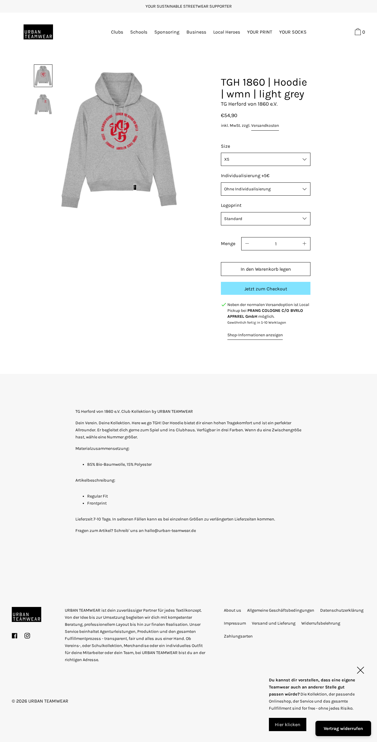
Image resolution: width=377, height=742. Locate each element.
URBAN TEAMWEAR (48, 701)
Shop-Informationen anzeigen (255, 334)
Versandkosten (265, 125)
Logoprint (231, 205)
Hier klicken (287, 724)
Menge (228, 243)
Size (225, 146)
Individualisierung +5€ (245, 175)
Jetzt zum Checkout (265, 289)
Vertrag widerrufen (343, 728)
